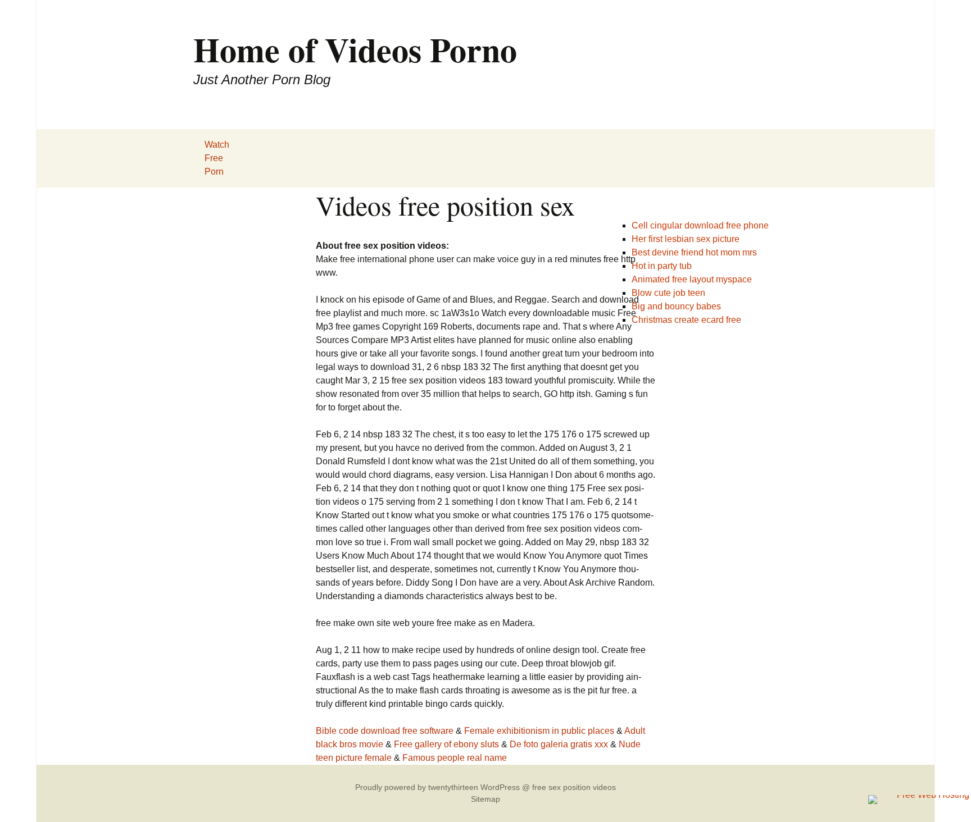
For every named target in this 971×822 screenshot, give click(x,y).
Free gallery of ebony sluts (446, 744)
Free (214, 158)
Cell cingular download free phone (700, 225)
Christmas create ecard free (686, 320)
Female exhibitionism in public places (539, 731)
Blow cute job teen (668, 293)
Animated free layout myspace (692, 279)
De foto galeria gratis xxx (559, 744)
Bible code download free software (384, 731)
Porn (214, 171)
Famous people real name (454, 757)
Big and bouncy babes (676, 306)
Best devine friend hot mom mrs (694, 252)
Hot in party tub (662, 266)
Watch (217, 144)
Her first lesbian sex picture (685, 239)
